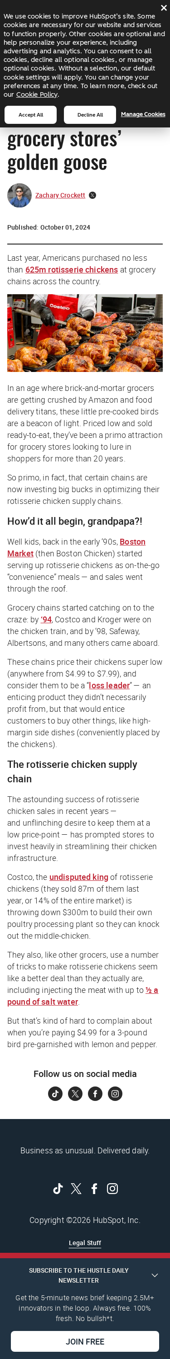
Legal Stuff (85, 1242)
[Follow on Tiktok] (55, 1093)
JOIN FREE (85, 1341)
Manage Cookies (143, 114)
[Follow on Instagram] (115, 1093)
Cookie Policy (37, 94)
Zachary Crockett (60, 195)
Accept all (31, 115)
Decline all (90, 115)
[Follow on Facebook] (95, 1093)
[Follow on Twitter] (75, 1093)
